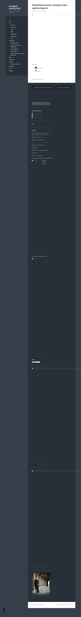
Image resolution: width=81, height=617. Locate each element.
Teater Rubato (14, 51)
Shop (10, 68)
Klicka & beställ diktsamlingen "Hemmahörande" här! (41, 566)
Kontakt (11, 70)
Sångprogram (14, 34)
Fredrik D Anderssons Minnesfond (16, 46)
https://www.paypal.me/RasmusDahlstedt (40, 142)
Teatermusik (13, 36)
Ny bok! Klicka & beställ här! (41, 463)
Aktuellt (11, 61)
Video (12, 31)
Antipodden (12, 40)
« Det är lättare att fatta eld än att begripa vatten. (43, 87)
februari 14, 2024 (36, 11)
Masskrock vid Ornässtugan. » (64, 87)
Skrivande (13, 25)
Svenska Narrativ (14, 49)
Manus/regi (13, 27)
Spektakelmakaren (15, 43)
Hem (10, 20)
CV (9, 22)
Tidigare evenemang (15, 64)
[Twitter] (4, 612)
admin (44, 11)
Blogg (10, 57)
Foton (12, 38)
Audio (12, 29)
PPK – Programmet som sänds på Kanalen (18, 54)
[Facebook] (4, 610)
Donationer (11, 66)
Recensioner (12, 59)
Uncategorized (40, 79)
